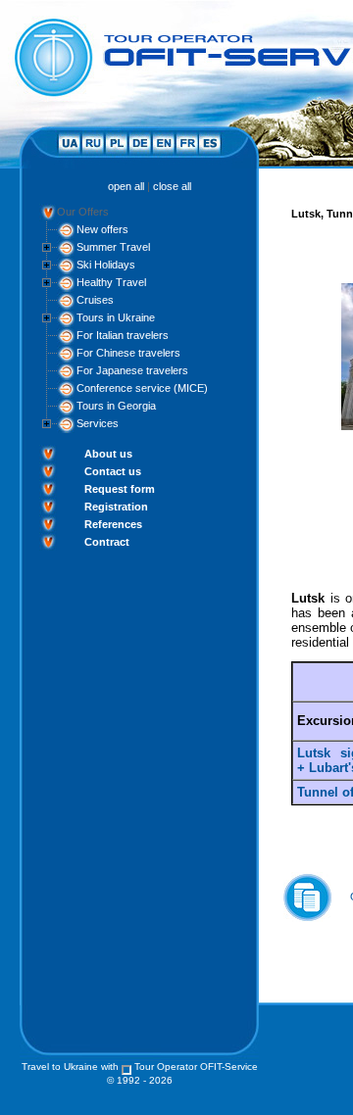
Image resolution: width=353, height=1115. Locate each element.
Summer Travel (113, 247)
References (113, 524)
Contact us (112, 471)
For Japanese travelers (132, 370)
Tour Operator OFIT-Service (196, 1066)
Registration (116, 506)
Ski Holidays (105, 264)
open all (126, 186)
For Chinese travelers (128, 353)
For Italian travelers (122, 335)
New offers (102, 229)
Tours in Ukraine (115, 317)
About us (108, 454)
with (110, 1066)
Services (97, 423)
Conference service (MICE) (142, 388)
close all (172, 186)
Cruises (95, 300)
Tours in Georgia (116, 406)
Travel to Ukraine (60, 1066)
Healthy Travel (111, 282)
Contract (106, 542)
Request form (119, 489)
